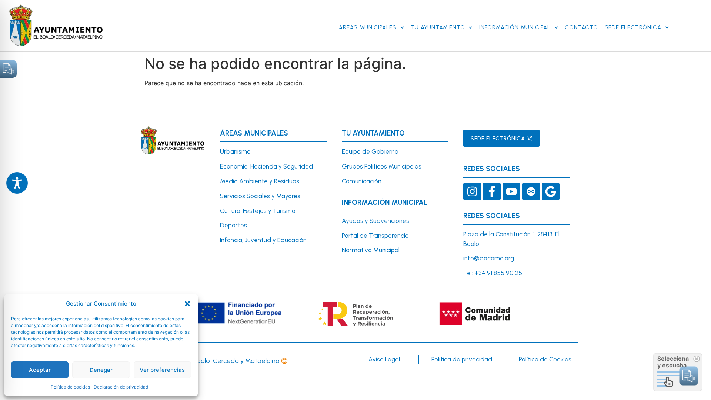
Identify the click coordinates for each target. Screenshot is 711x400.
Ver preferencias (162, 369)
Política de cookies (70, 387)
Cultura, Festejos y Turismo (258, 210)
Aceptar (40, 369)
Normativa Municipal (371, 250)
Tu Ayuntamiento (438, 27)
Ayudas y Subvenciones (375, 220)
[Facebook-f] (492, 191)
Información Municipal (515, 27)
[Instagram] (472, 191)
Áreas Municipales (368, 27)
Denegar (101, 369)
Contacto (581, 27)
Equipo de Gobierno (370, 151)
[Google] (551, 191)
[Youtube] (511, 191)
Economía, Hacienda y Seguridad (266, 166)
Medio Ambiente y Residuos (259, 181)
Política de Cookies (545, 359)
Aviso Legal (384, 359)
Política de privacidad (461, 359)
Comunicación (361, 181)
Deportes (233, 225)
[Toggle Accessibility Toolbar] (17, 182)
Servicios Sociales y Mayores (260, 196)
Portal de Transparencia (375, 235)
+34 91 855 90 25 (498, 273)
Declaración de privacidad (121, 387)
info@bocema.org (488, 258)
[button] (187, 303)
